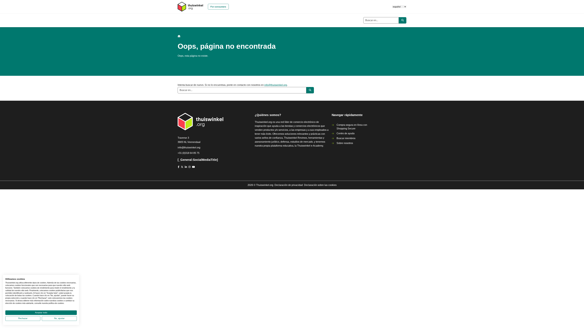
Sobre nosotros (345, 143)
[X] (182, 167)
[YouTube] (193, 167)
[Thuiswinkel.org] (190, 7)
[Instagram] (189, 167)
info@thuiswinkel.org (275, 85)
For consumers (218, 6)
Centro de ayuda (346, 133)
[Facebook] (178, 167)
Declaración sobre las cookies (320, 185)
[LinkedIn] (186, 167)
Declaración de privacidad (289, 185)
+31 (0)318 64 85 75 (188, 153)
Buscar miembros (346, 138)
